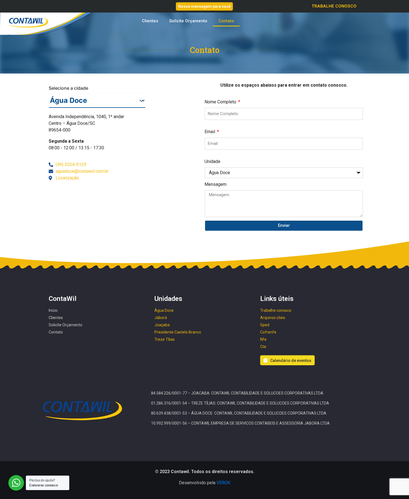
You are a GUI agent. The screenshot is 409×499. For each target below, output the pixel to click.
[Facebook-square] (60, 8)
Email (210, 131)
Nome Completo (220, 101)
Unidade (212, 161)
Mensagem (215, 184)
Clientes (150, 20)
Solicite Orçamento (188, 20)
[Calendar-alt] (51, 8)
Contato (226, 20)
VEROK (223, 482)
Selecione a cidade (68, 88)
